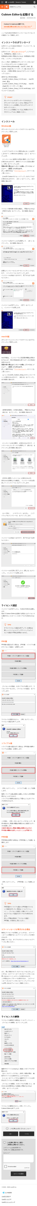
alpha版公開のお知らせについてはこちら (17, 26)
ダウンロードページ (17, 51)
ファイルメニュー (20, 171)
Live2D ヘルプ (6, 1199)
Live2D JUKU (5, 1196)
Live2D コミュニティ (8, 1202)
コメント (6, 1153)
